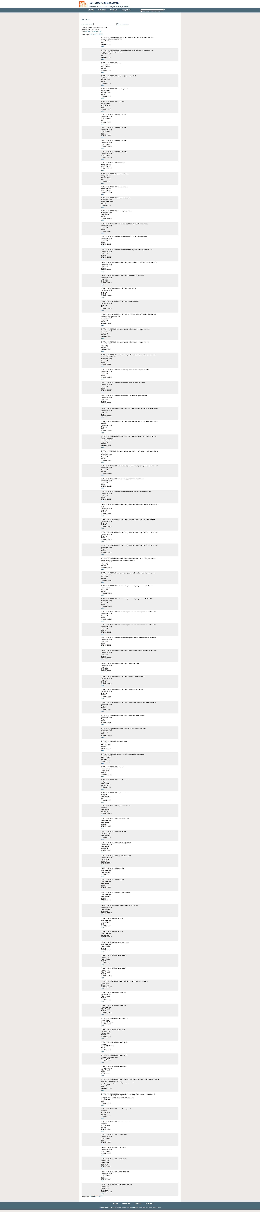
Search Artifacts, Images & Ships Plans (109, 6)
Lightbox (87, 31)
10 (100, 34)
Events (113, 10)
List (100, 31)
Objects (102, 10)
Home (91, 10)
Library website (126, 1207)
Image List (95, 31)
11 (102, 34)
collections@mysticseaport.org (150, 1207)
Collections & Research (104, 2)
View (102, 46)
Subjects (126, 10)
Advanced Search (156, 11)
